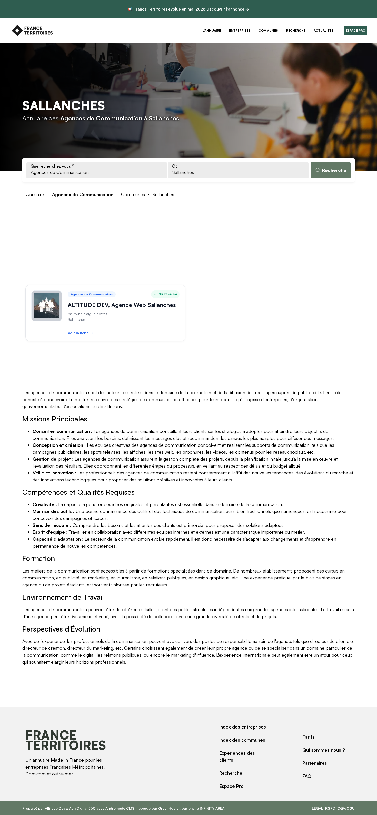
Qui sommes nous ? (323, 750)
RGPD (330, 808)
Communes (268, 30)
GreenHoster (169, 808)
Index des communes (242, 740)
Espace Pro (355, 30)
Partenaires (314, 763)
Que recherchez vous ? (52, 166)
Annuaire (35, 194)
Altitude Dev (55, 808)
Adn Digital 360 (82, 808)
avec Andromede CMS (114, 808)
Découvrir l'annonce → (227, 9)
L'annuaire (211, 30)
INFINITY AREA (212, 808)
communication (74, 571)
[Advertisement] (188, 242)
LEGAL (317, 808)
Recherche (295, 30)
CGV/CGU (346, 808)
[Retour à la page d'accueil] (32, 30)
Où (175, 166)
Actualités (323, 30)
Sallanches (163, 194)
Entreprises (239, 30)
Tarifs (308, 737)
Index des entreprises (242, 727)
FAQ (306, 776)
